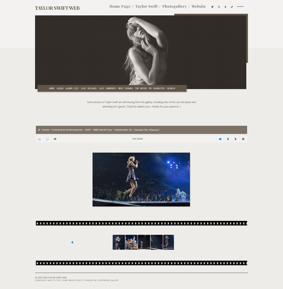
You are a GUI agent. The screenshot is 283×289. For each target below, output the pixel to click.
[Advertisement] (141, 116)
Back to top (54, 280)
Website (199, 6)
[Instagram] (219, 6)
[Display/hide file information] (47, 139)
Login (60, 88)
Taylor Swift (146, 6)
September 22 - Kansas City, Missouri (137, 129)
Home (51, 88)
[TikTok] (232, 6)
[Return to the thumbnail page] (39, 139)
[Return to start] (220, 139)
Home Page (120, 6)
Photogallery (174, 6)
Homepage (40, 280)
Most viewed (125, 88)
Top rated (141, 88)
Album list (72, 88)
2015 (87, 129)
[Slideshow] (55, 139)
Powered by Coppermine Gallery (101, 280)
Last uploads (89, 88)
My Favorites (157, 88)
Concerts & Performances (67, 129)
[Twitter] (212, 6)
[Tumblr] (225, 6)
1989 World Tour (102, 129)
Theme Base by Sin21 (72, 280)
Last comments (107, 88)
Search (171, 88)
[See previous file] (228, 139)
